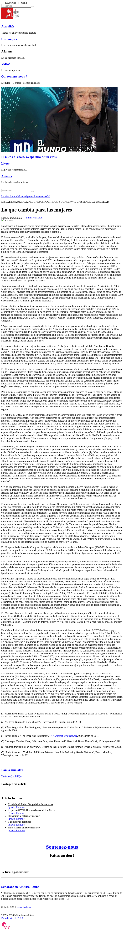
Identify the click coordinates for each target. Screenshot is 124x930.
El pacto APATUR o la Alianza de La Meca (31, 810)
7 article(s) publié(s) (11, 776)
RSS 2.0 (19, 918)
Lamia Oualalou (34, 217)
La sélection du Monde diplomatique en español (25, 196)
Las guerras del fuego (19, 821)
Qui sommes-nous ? (14, 76)
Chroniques (9, 39)
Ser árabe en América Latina (20, 887)
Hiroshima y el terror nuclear (24, 816)
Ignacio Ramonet (16, 807)
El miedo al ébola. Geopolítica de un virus (29, 157)
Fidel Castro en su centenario (24, 827)
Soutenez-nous (62, 847)
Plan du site (7, 918)
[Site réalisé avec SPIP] (6, 928)
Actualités (7, 26)
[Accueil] (10, 20)
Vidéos (5, 64)
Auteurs (6, 176)
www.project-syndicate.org (63, 735)
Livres (5, 163)
